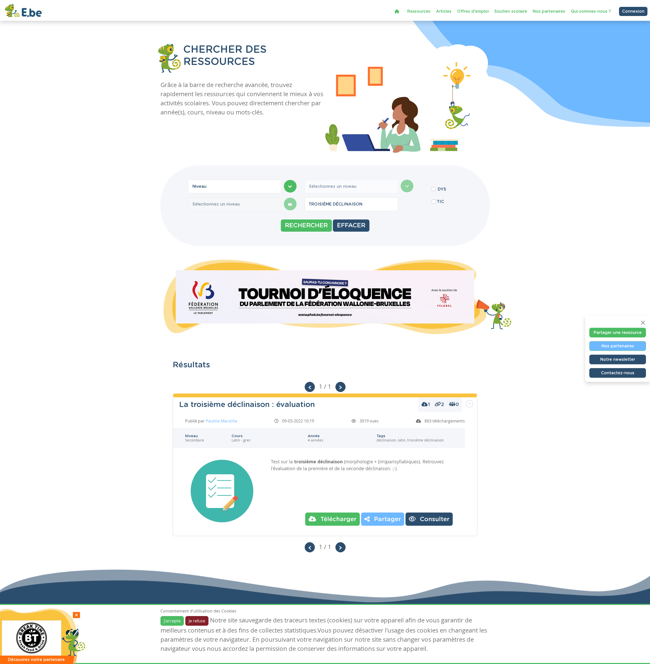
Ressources (418, 11)
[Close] (643, 322)
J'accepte (172, 621)
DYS (442, 189)
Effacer (351, 226)
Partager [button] (386, 519)
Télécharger (337, 519)
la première (315, 468)
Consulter (433, 519)
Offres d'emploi (473, 11)
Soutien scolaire (510, 11)
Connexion (633, 11)
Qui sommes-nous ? (591, 11)
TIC (440, 202)
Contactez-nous (617, 373)
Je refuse (197, 621)
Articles (443, 11)
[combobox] (234, 186)
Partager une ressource (618, 332)
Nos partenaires (549, 11)
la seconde (352, 468)
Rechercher (306, 226)
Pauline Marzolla (221, 421)
